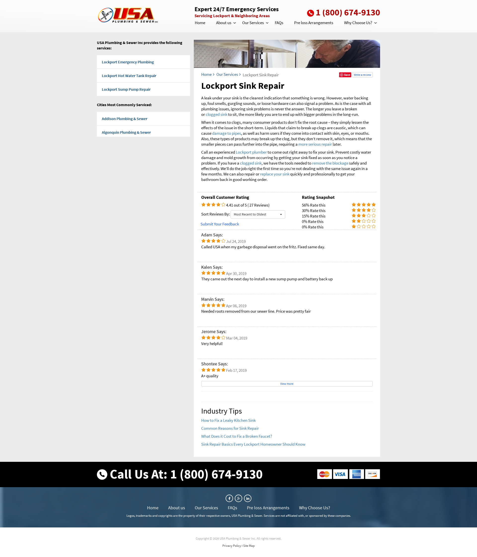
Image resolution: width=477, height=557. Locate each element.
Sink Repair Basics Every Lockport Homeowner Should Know (253, 444)
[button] (234, 22)
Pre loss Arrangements (313, 22)
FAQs (279, 22)
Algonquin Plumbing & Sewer (126, 132)
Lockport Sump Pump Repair (126, 89)
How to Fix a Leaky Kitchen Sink (228, 420)
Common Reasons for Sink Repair (230, 428)
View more (286, 384)
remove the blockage (330, 163)
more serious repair (315, 144)
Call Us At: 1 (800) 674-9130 (186, 474)
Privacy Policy (231, 546)
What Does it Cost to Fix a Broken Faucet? (236, 436)
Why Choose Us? (358, 22)
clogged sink (216, 114)
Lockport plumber (251, 152)
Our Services (253, 22)
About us (223, 22)
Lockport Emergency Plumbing (128, 61)
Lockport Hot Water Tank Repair (129, 75)
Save (347, 75)
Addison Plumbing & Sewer (124, 118)
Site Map (249, 546)
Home (200, 22)
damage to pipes (226, 133)
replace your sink (274, 174)
